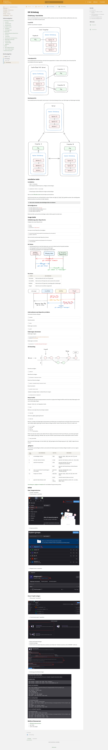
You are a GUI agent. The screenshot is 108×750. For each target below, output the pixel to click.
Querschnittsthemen (13, 7)
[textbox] (54, 189)
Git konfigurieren (8, 30)
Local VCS (7, 22)
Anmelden (103, 2)
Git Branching (7, 41)
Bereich (6, 11)
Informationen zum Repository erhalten (11, 38)
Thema (6, 10)
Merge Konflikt (8, 42)
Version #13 (93, 10)
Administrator (95, 15)
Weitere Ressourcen (8, 50)
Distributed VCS (8, 25)
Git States (7, 34)
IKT (9, 11)
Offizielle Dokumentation (35, 723)
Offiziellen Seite (36, 194)
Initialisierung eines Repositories (11, 33)
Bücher (96, 2)
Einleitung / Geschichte (9, 20)
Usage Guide (6, 31)
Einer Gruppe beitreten (9, 47)
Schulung (8, 13)
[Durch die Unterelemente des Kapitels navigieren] (45, 6)
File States (7, 36)
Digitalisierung (10, 10)
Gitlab (5, 45)
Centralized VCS (8, 23)
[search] (54, 2)
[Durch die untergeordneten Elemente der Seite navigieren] (56, 6)
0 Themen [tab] (29, 738)
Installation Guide (7, 27)
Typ (5, 13)
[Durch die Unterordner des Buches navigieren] (33, 6)
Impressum (54, 747)
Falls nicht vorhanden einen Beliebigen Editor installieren (42, 202)
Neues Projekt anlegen (9, 49)
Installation (7, 28)
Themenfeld (5, 8)
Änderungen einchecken (9, 39)
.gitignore (7, 44)
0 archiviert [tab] (35, 738)
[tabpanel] (54, 742)
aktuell (11, 15)
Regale (90, 2)
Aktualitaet (7, 15)
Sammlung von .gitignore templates (36, 484)
